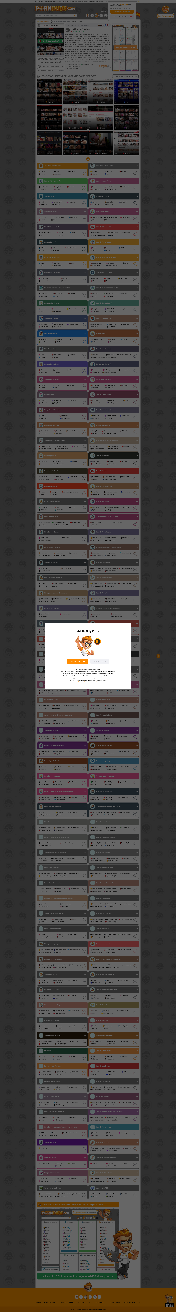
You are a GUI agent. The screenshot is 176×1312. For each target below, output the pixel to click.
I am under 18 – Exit (99, 661)
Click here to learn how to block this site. (88, 682)
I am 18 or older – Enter (78, 661)
